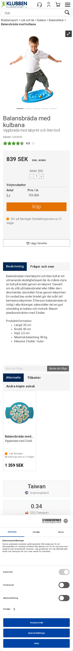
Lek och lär (27, 20)
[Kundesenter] (39, 4)
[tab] (15, 266)
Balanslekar (56, 20)
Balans (41, 20)
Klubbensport (9, 20)
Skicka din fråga (58, 368)
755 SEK (33, 195)
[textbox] (25, 368)
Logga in (49, 4)
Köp (36, 207)
